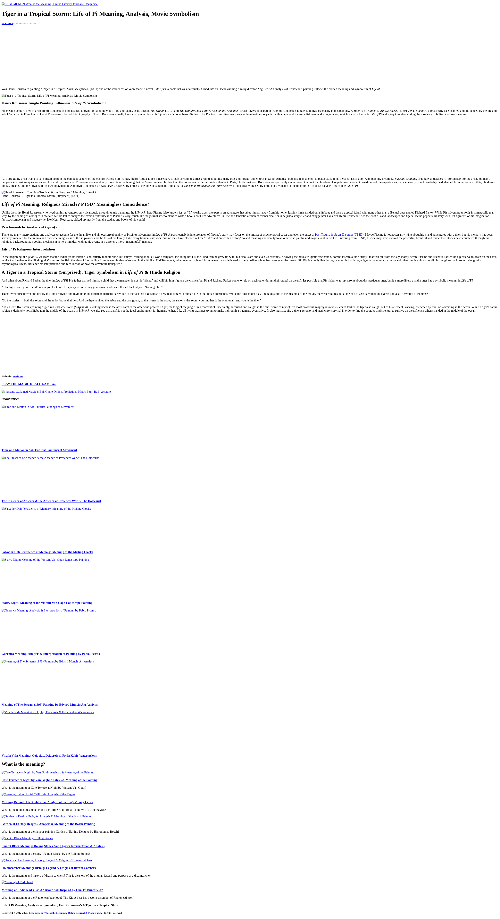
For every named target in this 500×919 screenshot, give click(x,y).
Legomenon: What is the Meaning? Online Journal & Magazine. (64, 912)
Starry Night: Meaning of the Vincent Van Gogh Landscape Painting (47, 602)
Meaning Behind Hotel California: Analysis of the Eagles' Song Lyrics (47, 802)
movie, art (18, 376)
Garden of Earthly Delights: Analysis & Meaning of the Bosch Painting (48, 824)
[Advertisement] (119, 57)
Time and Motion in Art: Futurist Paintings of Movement (39, 450)
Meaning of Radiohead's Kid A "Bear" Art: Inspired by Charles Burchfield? (52, 890)
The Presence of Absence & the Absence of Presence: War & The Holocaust (51, 501)
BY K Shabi (7, 23)
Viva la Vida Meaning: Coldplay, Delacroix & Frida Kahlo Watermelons (49, 755)
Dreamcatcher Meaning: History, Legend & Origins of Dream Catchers (49, 868)
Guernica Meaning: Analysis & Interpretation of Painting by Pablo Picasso (51, 653)
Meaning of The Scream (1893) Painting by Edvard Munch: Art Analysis (50, 704)
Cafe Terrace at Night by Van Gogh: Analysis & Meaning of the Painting (49, 780)
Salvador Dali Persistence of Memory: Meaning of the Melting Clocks (47, 552)
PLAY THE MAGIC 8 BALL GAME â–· (29, 384)
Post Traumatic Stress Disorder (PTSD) (339, 234)
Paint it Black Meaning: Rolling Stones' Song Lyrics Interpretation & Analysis (53, 846)
